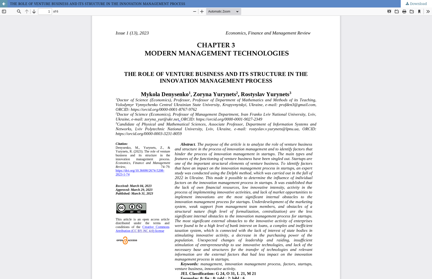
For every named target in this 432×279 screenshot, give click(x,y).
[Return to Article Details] (4, 3)
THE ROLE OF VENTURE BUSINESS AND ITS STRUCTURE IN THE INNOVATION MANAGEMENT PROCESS (97, 3)
